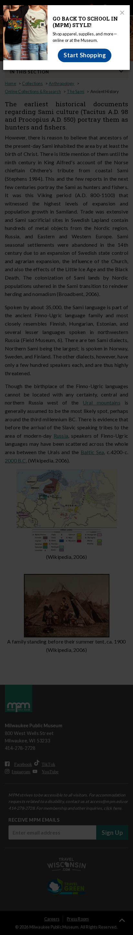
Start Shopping (85, 55)
